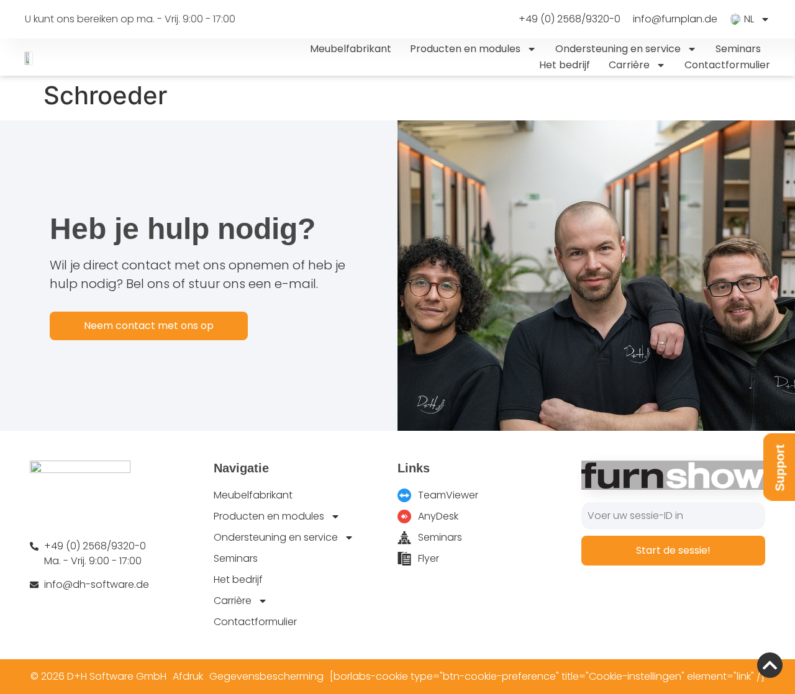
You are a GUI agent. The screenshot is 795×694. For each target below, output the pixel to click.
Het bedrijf (564, 65)
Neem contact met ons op (149, 325)
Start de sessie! (673, 550)
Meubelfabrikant (350, 49)
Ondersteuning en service (618, 49)
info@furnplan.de (675, 19)
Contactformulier (727, 65)
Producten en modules (465, 49)
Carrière (629, 65)
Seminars (738, 49)
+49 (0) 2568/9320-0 (569, 19)
